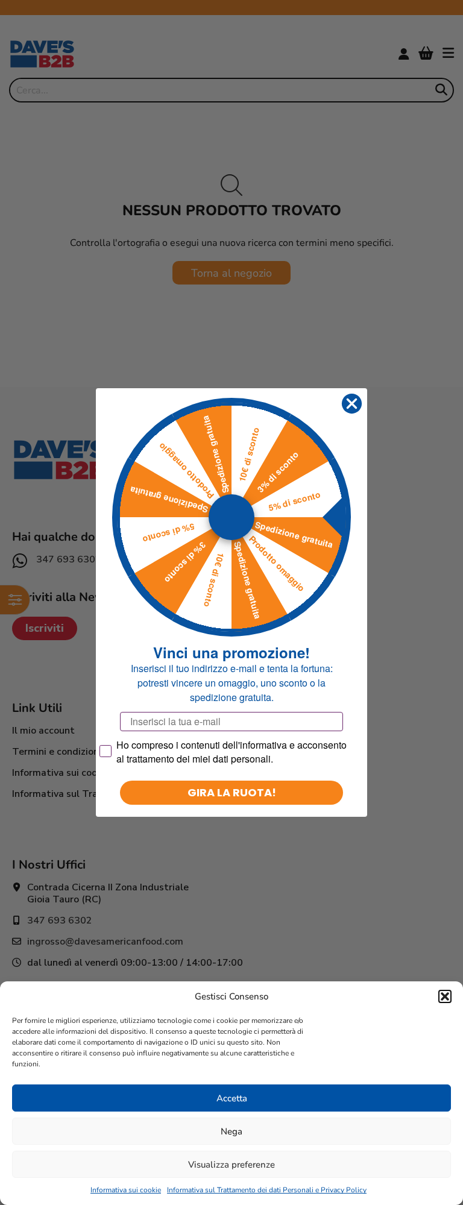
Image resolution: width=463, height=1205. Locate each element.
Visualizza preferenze (231, 1165)
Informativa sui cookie (125, 1190)
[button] (445, 996)
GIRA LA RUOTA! (231, 792)
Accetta (231, 1098)
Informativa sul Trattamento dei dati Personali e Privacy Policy (267, 1190)
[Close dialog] (351, 403)
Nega (231, 1131)
